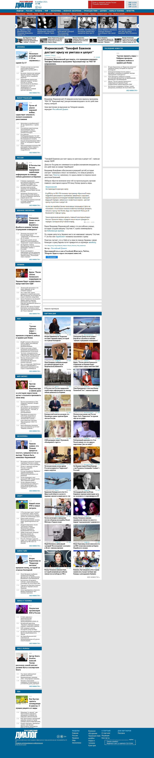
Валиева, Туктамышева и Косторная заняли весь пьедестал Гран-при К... (87, 31)
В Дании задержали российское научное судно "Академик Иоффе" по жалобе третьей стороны (30, 183)
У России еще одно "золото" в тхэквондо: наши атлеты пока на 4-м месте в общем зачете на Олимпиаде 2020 (30, 514)
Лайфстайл (58, 334)
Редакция (105, 735)
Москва (29, 14)
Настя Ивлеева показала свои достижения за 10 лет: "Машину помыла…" (30, 427)
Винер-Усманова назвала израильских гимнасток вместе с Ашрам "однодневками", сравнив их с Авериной (86, 521)
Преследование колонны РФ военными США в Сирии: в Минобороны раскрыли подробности (31, 148)
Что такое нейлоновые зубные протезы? (28, 674)
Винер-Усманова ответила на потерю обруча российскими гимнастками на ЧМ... (129, 40)
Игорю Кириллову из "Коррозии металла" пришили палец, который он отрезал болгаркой (57, 338)
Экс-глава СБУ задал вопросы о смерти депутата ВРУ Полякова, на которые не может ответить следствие (31, 295)
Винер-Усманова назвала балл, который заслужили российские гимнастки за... (80, 40)
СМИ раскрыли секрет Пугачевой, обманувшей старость (56, 441)
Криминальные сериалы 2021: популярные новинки (30, 678)
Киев (36, 14)
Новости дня (102, 14)
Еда (110, 14)
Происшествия (90, 11)
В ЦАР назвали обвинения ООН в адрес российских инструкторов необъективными (30, 344)
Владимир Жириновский (55, 245)
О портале (106, 733)
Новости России (67, 245)
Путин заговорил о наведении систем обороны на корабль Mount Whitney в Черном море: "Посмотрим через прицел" (30, 253)
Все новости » (34, 93)
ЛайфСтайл (66, 14)
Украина (38, 11)
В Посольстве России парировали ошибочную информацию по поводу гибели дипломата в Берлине (58, 390)
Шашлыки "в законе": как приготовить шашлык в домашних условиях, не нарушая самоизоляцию (29, 714)
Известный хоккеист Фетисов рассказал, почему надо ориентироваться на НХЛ (30, 521)
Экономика (56, 11)
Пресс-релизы (77, 14)
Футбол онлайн (119, 14)
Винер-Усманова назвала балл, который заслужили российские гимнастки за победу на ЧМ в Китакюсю (56, 573)
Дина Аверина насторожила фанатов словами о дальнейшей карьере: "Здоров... (105, 40)
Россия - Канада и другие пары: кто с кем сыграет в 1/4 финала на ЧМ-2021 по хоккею (31, 541)
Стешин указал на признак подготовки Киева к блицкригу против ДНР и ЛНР (30, 69)
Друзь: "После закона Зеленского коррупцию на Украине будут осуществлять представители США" (86, 364)
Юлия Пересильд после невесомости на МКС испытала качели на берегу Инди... (56, 40)
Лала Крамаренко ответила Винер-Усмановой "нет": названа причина (30, 591)
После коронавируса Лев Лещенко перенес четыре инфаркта (29, 403)
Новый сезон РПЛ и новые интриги (34, 505)
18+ (40, 7)
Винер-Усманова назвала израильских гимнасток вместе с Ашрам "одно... (46, 31)
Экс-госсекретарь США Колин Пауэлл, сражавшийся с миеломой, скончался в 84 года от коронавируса (30, 366)
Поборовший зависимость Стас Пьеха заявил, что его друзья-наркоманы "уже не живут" (84, 442)
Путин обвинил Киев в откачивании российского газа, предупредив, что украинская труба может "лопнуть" (29, 485)
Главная (19, 11)
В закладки (52, 257)
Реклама (121, 733)
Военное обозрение (72, 11)
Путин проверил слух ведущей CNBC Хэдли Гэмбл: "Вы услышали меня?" (30, 479)
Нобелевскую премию (55, 231)
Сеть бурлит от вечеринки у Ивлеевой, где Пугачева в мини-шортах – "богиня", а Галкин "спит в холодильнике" (30, 409)
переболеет (60, 236)
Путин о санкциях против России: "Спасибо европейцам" (104, 3)
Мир (46, 11)
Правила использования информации (29, 743)
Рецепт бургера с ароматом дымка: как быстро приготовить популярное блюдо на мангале (30, 725)
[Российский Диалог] (24, 8)
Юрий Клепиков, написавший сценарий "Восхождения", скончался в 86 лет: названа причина (57, 546)
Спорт (86, 14)
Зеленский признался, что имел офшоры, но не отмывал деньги (29, 289)
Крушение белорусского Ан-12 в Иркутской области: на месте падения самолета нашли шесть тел (30, 196)
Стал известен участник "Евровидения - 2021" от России (29, 422)
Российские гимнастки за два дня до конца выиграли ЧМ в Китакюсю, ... (127, 32)
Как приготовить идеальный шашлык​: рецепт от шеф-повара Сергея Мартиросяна (30, 720)
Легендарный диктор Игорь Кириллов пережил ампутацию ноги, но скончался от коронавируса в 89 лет (86, 495)
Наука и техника (116, 11)
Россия (29, 11)
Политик (56, 175)
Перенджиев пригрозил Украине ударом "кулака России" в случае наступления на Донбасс (29, 82)
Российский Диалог (60, 109)
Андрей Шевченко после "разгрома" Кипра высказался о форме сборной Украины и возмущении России (29, 527)
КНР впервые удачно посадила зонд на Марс (29, 628)
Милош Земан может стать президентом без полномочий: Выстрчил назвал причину (29, 360)
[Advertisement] (72, 134)
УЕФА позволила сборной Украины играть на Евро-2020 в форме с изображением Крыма (29, 535)
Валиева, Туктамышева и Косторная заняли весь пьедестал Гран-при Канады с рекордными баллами (86, 572)
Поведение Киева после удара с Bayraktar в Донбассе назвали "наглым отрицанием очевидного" (85, 338)
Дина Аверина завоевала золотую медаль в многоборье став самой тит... (107, 32)
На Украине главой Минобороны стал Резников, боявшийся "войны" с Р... (25, 32)
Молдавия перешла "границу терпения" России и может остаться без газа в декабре (30, 463)
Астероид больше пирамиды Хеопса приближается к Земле (30, 633)
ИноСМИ (49, 14)
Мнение (57, 14)
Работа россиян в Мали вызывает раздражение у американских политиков (29, 349)
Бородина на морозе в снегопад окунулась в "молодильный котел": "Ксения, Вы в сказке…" (28, 416)
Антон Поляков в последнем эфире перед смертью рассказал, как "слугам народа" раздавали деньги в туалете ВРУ (31, 301)
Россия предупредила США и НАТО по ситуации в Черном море (31, 142)
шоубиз (103, 11)
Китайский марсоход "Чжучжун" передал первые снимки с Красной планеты (30, 625)
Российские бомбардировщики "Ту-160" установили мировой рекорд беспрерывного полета (30, 137)
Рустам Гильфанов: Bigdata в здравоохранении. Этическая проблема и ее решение (30, 473)
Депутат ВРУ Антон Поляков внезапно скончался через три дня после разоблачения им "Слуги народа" (30, 309)
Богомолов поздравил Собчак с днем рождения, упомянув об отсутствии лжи (30, 582)
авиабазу (92, 242)
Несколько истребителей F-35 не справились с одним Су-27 (30, 125)
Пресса (93, 14)
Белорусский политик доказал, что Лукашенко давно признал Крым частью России (30, 189)
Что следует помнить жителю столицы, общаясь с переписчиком (30, 201)
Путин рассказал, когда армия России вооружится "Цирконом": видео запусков (30, 241)
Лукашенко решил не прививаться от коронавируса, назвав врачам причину (28, 88)
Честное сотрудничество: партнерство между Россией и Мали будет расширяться (30, 354)
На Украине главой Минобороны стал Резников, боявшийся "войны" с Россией (30, 247)
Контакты (106, 738)
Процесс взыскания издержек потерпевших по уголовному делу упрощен (30, 682)
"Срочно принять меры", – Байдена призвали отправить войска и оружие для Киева (127, 59)
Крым (42, 14)
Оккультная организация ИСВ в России (34, 610)
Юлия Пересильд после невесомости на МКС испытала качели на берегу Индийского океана (86, 546)
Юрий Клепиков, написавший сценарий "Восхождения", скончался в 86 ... (66, 32)
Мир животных (81, 245)
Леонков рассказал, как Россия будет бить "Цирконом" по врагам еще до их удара (30, 236)
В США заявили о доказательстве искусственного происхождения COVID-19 (29, 619)
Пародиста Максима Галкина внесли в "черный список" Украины (30, 586)
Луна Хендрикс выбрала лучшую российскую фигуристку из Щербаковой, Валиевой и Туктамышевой (30, 576)
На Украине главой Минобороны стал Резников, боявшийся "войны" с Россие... (30, 40)
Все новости (20, 14)
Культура (130, 11)
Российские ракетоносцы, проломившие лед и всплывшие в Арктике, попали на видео (29, 130)
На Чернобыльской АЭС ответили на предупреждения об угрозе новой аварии (30, 638)
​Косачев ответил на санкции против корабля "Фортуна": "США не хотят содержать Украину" (30, 75)
